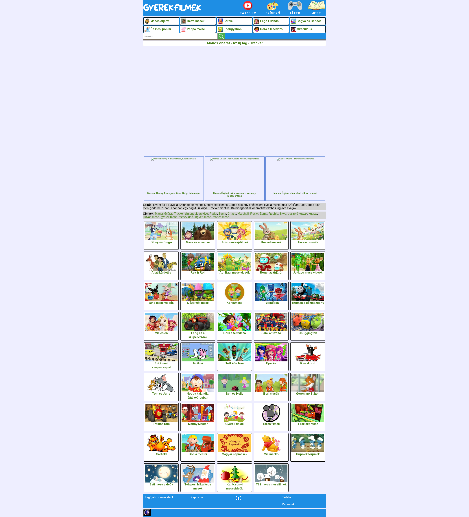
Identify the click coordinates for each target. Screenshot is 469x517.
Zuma (222, 213)
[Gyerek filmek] (172, 11)
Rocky (254, 213)
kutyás (313, 213)
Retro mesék (195, 21)
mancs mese (221, 217)
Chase (232, 213)
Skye (283, 213)
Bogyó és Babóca (309, 21)
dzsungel (191, 213)
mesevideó (186, 217)
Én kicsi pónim (160, 29)
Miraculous (304, 29)
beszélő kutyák (297, 213)
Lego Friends (269, 21)
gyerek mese (169, 217)
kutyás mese (151, 217)
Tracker (179, 213)
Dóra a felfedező (271, 29)
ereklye (203, 213)
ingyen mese (203, 217)
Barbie (228, 21)
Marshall (243, 213)
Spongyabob (233, 29)
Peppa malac (196, 29)
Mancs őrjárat (159, 21)
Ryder (213, 213)
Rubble (273, 213)
